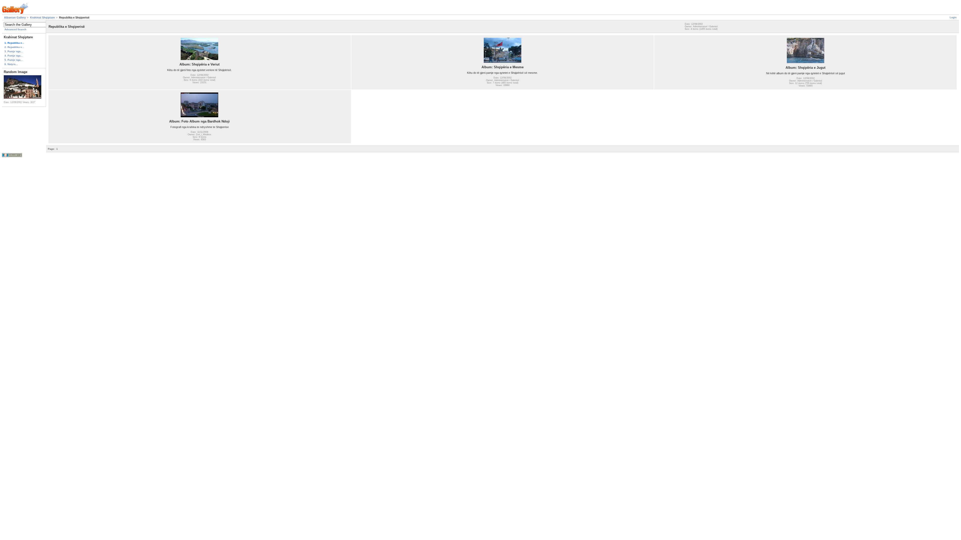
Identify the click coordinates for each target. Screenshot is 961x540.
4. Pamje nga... (14, 55)
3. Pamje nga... (14, 51)
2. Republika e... (14, 47)
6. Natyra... (11, 64)
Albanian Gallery (15, 17)
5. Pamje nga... (14, 59)
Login (953, 17)
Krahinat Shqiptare (42, 17)
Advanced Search (15, 29)
